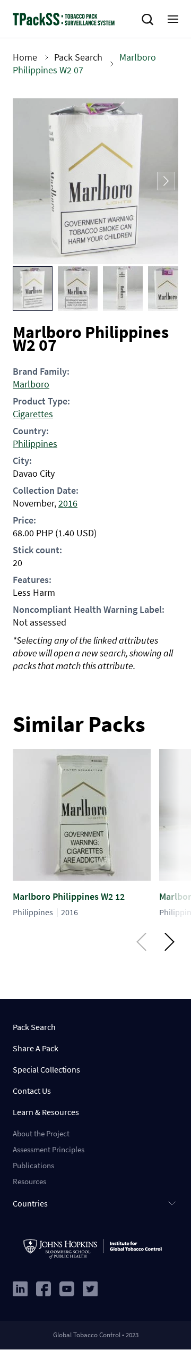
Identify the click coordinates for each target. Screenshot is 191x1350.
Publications (33, 1165)
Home (25, 57)
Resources (29, 1181)
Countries (30, 1203)
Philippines (35, 443)
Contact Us (32, 1090)
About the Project (41, 1133)
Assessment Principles (48, 1149)
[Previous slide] (25, 181)
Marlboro (31, 384)
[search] (149, 19)
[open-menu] (173, 19)
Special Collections (46, 1069)
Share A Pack (35, 1048)
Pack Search (78, 57)
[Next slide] (166, 181)
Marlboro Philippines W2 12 (69, 896)
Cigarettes (33, 414)
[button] (33, 288)
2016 (67, 503)
